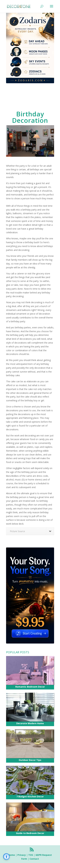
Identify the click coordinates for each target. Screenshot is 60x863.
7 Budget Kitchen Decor (30, 796)
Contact (34, 858)
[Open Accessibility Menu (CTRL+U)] (6, 856)
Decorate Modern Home (30, 723)
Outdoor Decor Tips (30, 760)
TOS (30, 854)
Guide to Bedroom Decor (30, 833)
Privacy (21, 854)
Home (11, 854)
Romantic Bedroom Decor (30, 686)
